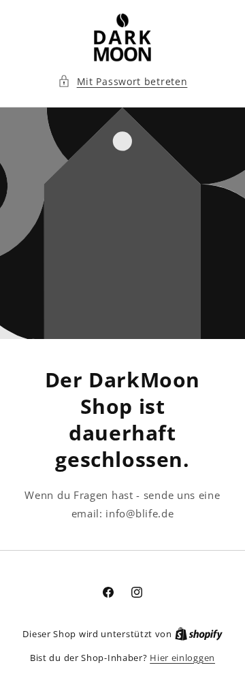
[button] (123, 81)
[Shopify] (199, 634)
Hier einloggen (182, 657)
